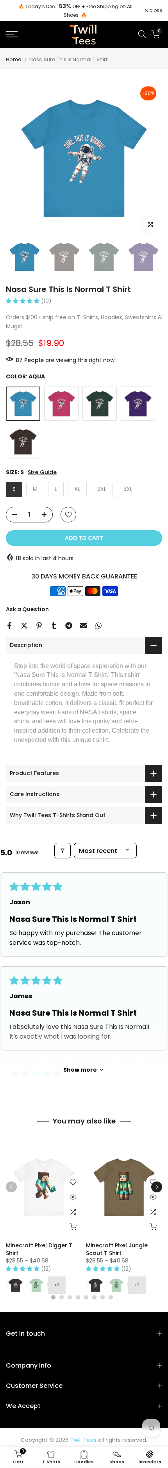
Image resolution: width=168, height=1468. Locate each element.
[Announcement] (75, 10)
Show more (80, 1070)
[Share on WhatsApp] (98, 625)
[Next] (156, 1186)
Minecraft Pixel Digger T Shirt (39, 1249)
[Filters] (62, 850)
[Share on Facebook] (9, 625)
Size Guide (42, 472)
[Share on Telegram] (68, 625)
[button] (23, 301)
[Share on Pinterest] (39, 625)
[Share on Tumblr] (53, 625)
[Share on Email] (83, 625)
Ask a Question (27, 609)
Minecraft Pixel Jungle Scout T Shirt (117, 1249)
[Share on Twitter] (24, 625)
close (155, 10)
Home (13, 59)
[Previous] (11, 1186)
